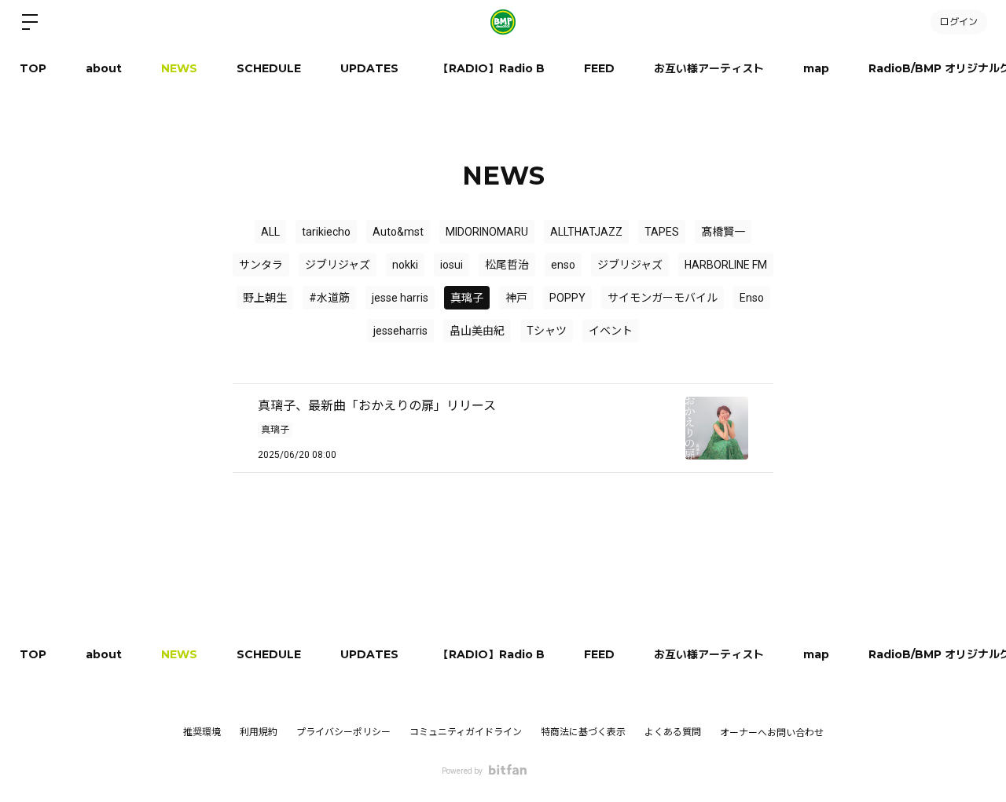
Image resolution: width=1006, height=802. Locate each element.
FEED (599, 68)
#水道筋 (329, 297)
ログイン (959, 21)
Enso (752, 297)
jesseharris (400, 330)
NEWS (179, 68)
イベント (611, 330)
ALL (270, 231)
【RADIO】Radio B (491, 68)
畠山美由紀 (477, 330)
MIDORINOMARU (487, 231)
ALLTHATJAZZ (586, 231)
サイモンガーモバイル (663, 297)
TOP (33, 68)
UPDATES (369, 68)
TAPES (661, 231)
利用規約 (258, 732)
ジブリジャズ (630, 264)
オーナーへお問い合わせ (772, 733)
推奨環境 (202, 732)
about (104, 68)
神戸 (516, 297)
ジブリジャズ (337, 264)
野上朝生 (265, 297)
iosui (451, 264)
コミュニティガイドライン (465, 732)
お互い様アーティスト (709, 68)
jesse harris (400, 297)
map (816, 68)
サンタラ (261, 264)
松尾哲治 (507, 264)
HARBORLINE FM (726, 264)
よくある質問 (672, 732)
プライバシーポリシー (343, 732)
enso (563, 264)
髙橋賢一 (723, 231)
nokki (405, 264)
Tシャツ (547, 330)
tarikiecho (326, 231)
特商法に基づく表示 (583, 732)
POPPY (567, 297)
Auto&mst (398, 231)
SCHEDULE (269, 68)
